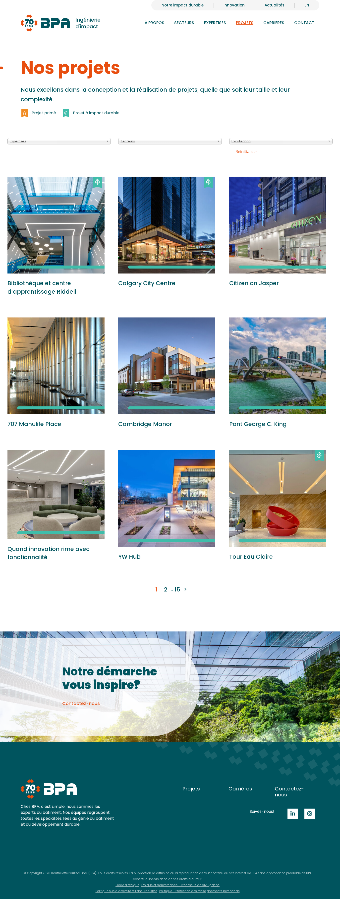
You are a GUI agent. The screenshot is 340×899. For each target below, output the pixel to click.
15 (177, 589)
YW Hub (129, 557)
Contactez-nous (289, 791)
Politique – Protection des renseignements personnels (199, 891)
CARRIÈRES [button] (273, 23)
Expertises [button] (215, 23)
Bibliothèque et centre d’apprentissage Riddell (41, 287)
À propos (154, 23)
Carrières (240, 788)
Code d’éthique (127, 885)
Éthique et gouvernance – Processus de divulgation (180, 885)
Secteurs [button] (184, 23)
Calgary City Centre (146, 283)
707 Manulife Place (34, 424)
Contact (304, 23)
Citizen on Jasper (254, 283)
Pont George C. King (258, 424)
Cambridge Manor (145, 424)
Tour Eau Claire (251, 557)
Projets (244, 23)
